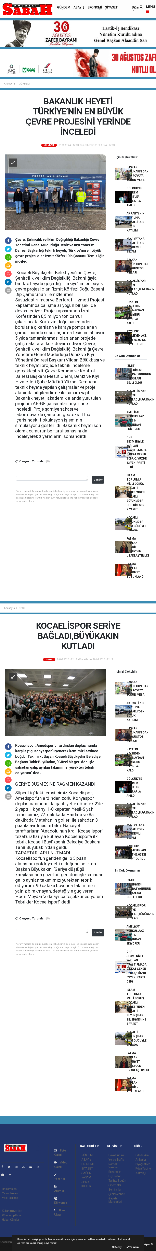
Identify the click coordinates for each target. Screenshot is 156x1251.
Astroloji (140, 1173)
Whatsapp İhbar (12, 1215)
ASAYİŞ (79, 7)
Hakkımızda (9, 1189)
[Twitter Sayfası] (11, 1167)
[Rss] (39, 1167)
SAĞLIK (86, 1173)
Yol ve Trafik (116, 1159)
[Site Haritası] (4, 1174)
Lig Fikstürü (115, 1176)
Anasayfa (9, 83)
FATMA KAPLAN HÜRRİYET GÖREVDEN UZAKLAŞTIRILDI (138, 547)
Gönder (98, 479)
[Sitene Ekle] (11, 1174)
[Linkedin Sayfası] (32, 1167)
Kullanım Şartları (12, 1210)
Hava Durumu (117, 1155)
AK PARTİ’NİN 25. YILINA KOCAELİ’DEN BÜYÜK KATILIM (135, 222)
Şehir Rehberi (116, 1194)
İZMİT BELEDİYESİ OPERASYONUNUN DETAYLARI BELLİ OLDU (139, 374)
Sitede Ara (142, 1155)
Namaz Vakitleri (113, 1165)
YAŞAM (86, 1177)
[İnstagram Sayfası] (18, 1167)
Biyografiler (142, 1164)
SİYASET (111, 7)
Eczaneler (114, 1171)
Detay (118, 1247)
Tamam (134, 1247)
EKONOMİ (95, 7)
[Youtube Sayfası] (25, 1167)
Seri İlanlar (115, 1189)
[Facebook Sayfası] (3, 1167)
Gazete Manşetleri (115, 1200)
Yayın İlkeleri (9, 1193)
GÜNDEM (63, 7)
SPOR (22, 608)
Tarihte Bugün (117, 1180)
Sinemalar (114, 1185)
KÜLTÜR (86, 1186)
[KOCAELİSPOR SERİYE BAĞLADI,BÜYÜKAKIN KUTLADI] (55, 702)
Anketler (140, 1159)
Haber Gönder (10, 1219)
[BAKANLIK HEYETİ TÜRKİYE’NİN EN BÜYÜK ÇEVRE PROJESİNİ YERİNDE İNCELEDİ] (55, 191)
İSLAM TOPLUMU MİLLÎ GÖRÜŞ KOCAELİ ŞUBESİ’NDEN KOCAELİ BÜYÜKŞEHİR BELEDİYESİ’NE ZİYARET (136, 492)
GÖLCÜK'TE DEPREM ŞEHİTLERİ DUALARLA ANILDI (134, 197)
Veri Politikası (10, 1197)
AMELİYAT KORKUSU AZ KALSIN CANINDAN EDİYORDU (135, 420)
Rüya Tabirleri (143, 1168)
